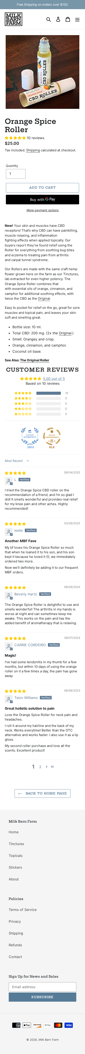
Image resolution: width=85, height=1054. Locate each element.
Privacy (15, 921)
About (14, 879)
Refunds (15, 945)
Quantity (12, 165)
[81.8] (52, 436)
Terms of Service (23, 909)
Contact (15, 957)
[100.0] (30, 436)
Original (44, 298)
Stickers (15, 867)
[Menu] (77, 19)
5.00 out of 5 (54, 378)
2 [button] (40, 767)
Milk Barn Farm (49, 1039)
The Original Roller (34, 360)
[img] (15, 473)
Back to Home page (46, 793)
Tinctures (16, 844)
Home (14, 832)
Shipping (33, 150)
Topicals (15, 855)
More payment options (43, 210)
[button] (16, 138)
